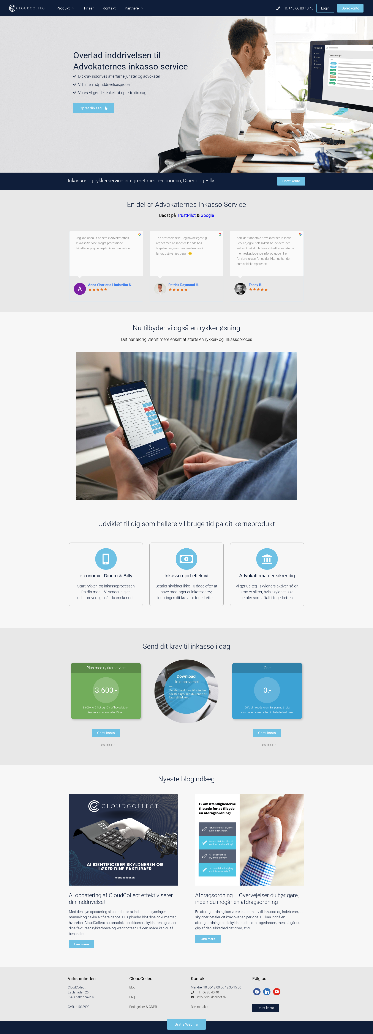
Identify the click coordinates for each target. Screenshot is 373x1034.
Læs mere (106, 744)
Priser (89, 8)
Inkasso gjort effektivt (186, 575)
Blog (132, 987)
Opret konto (350, 8)
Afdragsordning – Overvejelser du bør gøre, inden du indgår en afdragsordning (247, 898)
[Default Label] (266, 991)
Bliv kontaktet (200, 1007)
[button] (265, 1008)
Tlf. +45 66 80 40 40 (297, 8)
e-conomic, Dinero (99, 575)
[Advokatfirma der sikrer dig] (267, 559)
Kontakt (109, 8)
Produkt (63, 8)
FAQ (132, 997)
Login (325, 8)
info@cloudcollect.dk (211, 997)
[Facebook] (257, 991)
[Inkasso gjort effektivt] (186, 559)
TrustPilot (186, 215)
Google (207, 215)
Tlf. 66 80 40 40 (207, 992)
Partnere (132, 8)
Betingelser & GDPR (143, 1007)
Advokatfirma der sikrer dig (267, 575)
